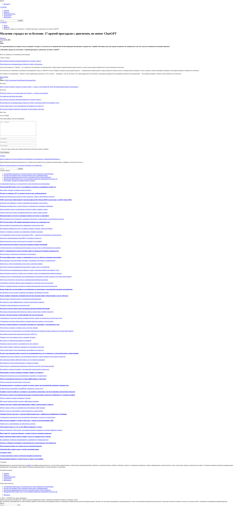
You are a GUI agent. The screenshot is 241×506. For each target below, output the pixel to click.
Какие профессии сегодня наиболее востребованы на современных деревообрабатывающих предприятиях (36, 289)
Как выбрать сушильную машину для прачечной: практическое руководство (24, 369)
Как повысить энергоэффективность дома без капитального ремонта (22, 302)
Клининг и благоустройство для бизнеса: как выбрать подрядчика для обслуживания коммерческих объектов (37, 392)
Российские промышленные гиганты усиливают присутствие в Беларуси (27, 177)
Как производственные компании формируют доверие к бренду (20, 61)
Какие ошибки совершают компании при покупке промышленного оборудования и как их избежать (34, 296)
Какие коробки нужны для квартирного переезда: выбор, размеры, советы (24, 209)
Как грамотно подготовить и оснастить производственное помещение (23, 244)
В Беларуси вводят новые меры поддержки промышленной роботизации (25, 308)
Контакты (7, 4)
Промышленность (9, 14)
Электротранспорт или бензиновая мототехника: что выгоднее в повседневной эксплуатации (30, 248)
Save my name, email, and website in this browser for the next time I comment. (25, 149)
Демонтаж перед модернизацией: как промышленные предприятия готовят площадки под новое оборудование (36, 276)
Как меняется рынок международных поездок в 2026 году (18, 334)
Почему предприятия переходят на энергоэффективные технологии (23, 379)
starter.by (29, 465)
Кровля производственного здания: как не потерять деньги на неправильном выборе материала (31, 273)
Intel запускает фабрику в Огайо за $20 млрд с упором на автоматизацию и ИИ (26, 420)
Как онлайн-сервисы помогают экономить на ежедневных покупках (22, 347)
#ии (7, 77)
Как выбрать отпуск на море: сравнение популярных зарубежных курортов (24, 292)
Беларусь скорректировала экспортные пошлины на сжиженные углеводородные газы (29, 324)
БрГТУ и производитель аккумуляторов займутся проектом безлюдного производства (29, 251)
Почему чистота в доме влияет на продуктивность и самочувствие (21, 411)
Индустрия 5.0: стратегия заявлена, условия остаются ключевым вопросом (25, 433)
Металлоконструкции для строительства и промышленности (21, 446)
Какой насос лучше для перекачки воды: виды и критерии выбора (21, 264)
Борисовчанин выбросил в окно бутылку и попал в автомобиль (21, 459)
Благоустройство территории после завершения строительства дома (22, 225)
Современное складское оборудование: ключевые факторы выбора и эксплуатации (26, 321)
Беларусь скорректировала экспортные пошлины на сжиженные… (21, 165)
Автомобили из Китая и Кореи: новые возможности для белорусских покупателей (26, 283)
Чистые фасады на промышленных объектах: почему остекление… (21, 64)
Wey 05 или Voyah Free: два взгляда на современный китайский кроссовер (24, 280)
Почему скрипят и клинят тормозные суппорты (15, 398)
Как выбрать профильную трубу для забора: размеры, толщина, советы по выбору (26, 228)
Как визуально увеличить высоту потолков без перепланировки (20, 299)
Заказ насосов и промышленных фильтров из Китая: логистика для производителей (27, 366)
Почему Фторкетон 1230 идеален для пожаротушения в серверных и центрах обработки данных (31, 430)
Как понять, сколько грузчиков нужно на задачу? (19, 180)
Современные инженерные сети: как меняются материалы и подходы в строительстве (27, 417)
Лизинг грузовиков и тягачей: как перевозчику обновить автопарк (21, 232)
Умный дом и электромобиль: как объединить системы (17, 424)
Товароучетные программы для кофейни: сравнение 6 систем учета (21, 388)
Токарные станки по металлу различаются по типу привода (19, 344)
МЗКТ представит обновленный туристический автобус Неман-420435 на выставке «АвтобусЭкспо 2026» (36, 200)
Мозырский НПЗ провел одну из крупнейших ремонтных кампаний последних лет (31, 179)
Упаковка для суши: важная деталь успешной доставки (17, 337)
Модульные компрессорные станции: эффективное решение (19, 401)
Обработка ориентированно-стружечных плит (15, 305)
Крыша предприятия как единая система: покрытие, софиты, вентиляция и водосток (27, 196)
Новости (6, 12)
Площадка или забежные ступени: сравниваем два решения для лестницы (24, 203)
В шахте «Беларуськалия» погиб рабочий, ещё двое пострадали (21, 315)
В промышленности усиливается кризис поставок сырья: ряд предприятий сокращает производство (34, 385)
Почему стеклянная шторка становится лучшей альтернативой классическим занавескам (28, 286)
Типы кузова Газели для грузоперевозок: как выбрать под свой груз (22, 350)
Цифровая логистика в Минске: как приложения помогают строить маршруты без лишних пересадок (32, 356)
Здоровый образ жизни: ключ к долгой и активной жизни (19, 449)
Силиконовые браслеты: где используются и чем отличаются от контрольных (29, 174)
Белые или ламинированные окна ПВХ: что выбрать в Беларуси (20, 238)
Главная (6, 10)
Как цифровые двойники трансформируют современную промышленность (24, 440)
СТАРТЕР (3, 7)
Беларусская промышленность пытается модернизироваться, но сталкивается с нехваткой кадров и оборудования (39, 353)
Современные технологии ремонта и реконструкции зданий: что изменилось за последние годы (31, 318)
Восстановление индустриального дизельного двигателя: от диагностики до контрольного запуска (32, 219)
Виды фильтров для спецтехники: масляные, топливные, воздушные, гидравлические (27, 260)
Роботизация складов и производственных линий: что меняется (21, 372)
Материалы (7, 17)
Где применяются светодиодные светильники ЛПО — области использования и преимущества (30, 235)
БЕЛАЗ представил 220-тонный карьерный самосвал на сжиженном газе (25, 222)
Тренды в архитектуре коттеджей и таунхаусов (15, 382)
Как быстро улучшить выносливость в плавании (15, 340)
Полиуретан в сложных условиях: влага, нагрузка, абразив (19, 328)
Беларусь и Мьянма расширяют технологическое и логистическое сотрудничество (28, 443)
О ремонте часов (5, 452)
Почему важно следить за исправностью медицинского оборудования (22, 408)
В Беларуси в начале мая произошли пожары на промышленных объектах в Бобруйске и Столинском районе (37, 395)
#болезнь (3, 77)
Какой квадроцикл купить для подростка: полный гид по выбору (21, 241)
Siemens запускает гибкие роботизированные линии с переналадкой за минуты (26, 404)
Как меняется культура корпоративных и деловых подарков (19, 363)
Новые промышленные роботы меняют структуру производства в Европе (25, 436)
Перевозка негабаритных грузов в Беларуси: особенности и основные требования (26, 206)
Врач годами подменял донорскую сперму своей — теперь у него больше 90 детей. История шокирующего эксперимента (39, 87)
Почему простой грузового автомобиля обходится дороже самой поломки (23, 212)
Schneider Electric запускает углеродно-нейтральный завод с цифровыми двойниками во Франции (33, 414)
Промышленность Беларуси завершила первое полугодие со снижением (24, 216)
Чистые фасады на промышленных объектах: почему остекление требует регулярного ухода (29, 270)
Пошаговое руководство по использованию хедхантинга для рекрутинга (23, 376)
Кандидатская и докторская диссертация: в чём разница (18, 254)
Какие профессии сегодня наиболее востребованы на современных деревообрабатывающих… (30, 159)
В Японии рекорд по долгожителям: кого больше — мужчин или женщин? (24, 93)
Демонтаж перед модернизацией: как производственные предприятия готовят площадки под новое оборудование (36, 331)
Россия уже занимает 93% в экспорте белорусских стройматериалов (26, 175)
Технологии (7, 15)
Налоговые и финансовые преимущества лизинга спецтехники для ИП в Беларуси (26, 312)
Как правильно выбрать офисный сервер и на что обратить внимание (22, 360)
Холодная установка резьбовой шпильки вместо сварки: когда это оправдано (25, 267)
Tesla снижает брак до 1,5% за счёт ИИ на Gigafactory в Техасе (21, 427)
